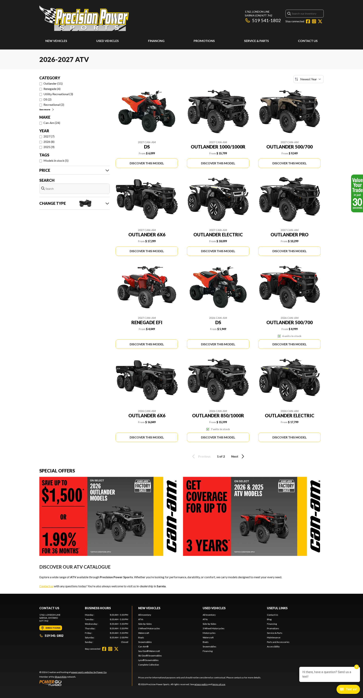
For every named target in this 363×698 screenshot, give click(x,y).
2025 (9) (48, 147)
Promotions (204, 41)
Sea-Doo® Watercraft (149, 651)
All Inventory (144, 614)
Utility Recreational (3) (58, 94)
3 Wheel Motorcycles (149, 628)
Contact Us (308, 41)
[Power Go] (73, 683)
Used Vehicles (107, 41)
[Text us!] (348, 690)
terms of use (218, 684)
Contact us (46, 586)
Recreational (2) (53, 104)
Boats (141, 637)
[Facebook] (308, 21)
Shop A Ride (61, 676)
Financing (156, 41)
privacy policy (201, 684)
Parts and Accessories (278, 642)
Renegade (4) (51, 88)
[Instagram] (314, 21)
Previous (204, 456)
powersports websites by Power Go (88, 672)
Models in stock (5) (55, 160)
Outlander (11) (53, 83)
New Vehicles (56, 41)
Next (234, 456)
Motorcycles (209, 633)
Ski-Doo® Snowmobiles (150, 655)
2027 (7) (48, 136)
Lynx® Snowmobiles (148, 660)
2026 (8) (48, 141)
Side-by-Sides (145, 623)
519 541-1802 (266, 20)
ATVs (140, 619)
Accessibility (273, 646)
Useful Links (277, 608)
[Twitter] (320, 21)
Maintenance (273, 637)
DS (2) (47, 99)
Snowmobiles (145, 642)
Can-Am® (143, 646)
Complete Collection (148, 664)
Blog (269, 619)
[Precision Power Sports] (84, 18)
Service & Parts (256, 41)
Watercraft (143, 633)
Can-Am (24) (51, 122)
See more (44, 109)
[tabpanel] (106, 628)
